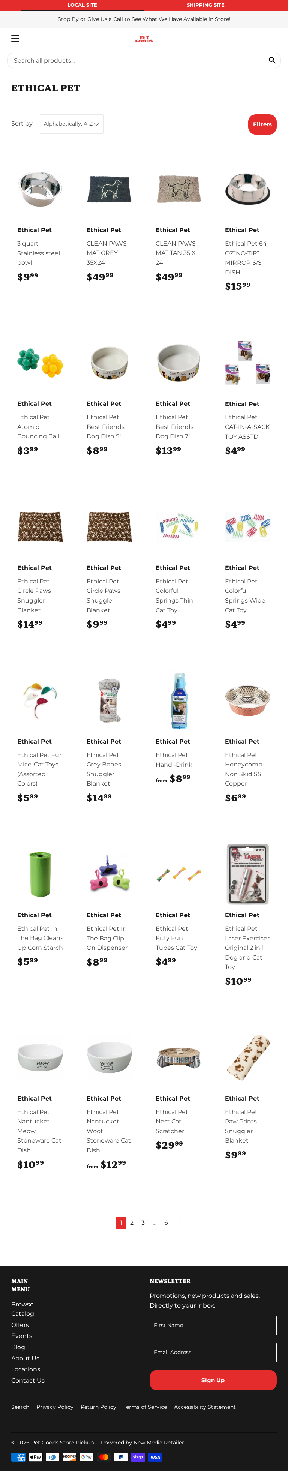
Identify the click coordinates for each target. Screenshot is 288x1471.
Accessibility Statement (205, 1407)
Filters (262, 124)
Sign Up (213, 1380)
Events (21, 1335)
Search (20, 1407)
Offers (20, 1325)
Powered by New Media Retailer (142, 1443)
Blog (18, 1347)
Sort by (22, 123)
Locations (25, 1369)
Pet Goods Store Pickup (62, 1443)
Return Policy (98, 1407)
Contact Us (28, 1380)
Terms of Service (145, 1407)
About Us (25, 1358)
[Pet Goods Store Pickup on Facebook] (269, 1422)
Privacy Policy (55, 1407)
